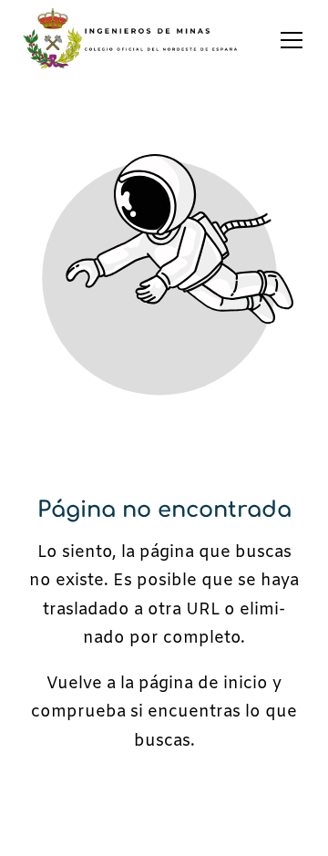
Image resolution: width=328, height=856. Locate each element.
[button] (292, 40)
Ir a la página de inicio (164, 804)
